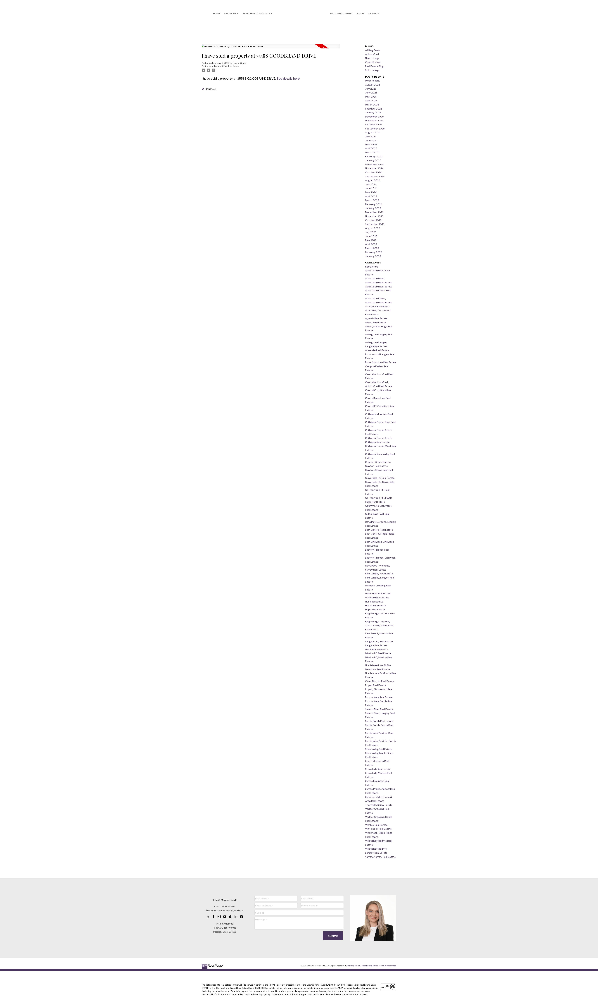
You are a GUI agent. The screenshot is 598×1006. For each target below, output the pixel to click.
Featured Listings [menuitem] (341, 13)
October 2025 (373, 124)
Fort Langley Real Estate (379, 573)
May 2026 (371, 96)
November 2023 (374, 216)
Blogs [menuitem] (360, 13)
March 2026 (372, 104)
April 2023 (371, 244)
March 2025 (372, 152)
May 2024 (371, 192)
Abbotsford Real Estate (378, 286)
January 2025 (373, 160)
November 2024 (374, 168)
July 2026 (370, 88)
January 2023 (373, 256)
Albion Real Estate (375, 322)
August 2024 (372, 180)
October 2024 (373, 172)
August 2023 (372, 228)
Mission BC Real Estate (378, 653)
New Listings (372, 58)
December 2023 (374, 212)
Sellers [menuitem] (373, 13)
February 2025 (373, 156)
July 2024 (371, 184)
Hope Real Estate (375, 609)
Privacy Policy (353, 965)
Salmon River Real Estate (379, 709)
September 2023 (374, 224)
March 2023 (372, 248)
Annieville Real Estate (377, 350)
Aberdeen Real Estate (377, 306)
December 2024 (374, 164)
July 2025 (370, 136)
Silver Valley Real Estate (378, 749)
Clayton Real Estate (376, 466)
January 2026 (373, 112)
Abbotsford (372, 54)
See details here (288, 78)
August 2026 (372, 84)
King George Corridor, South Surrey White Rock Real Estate (379, 625)
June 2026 (371, 92)
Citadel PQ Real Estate (378, 462)
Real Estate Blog (374, 66)
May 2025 (371, 144)
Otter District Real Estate (379, 681)
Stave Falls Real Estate (378, 769)
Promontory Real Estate (379, 697)
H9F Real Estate (374, 601)
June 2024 (371, 188)
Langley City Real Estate (379, 641)
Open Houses (372, 62)
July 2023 (370, 232)
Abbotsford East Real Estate (225, 66)
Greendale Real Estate (378, 593)
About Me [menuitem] (230, 13)
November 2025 (374, 120)
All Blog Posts (372, 50)
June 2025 (371, 140)
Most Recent (372, 80)
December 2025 (374, 116)
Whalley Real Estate (376, 825)
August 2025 (372, 132)
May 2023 (371, 240)
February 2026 (373, 108)
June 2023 (371, 236)
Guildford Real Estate (377, 597)
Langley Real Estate (376, 645)
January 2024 (373, 208)
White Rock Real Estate (378, 828)
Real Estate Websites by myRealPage (379, 965)
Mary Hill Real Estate (376, 649)
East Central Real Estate (379, 529)
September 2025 (375, 128)
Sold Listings (372, 70)
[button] (207, 916)
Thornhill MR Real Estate (378, 805)
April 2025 (371, 148)
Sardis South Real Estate (379, 721)
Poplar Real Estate (375, 685)
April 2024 (371, 196)
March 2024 (372, 200)
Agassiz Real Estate (376, 318)
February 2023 (373, 252)
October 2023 (373, 220)
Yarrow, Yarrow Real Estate (380, 856)
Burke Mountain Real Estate (380, 362)
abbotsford (371, 266)
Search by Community (256, 13)
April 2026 (371, 100)
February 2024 (373, 204)
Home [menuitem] (216, 13)
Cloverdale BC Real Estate (380, 478)
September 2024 (375, 176)
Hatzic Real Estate (375, 605)
